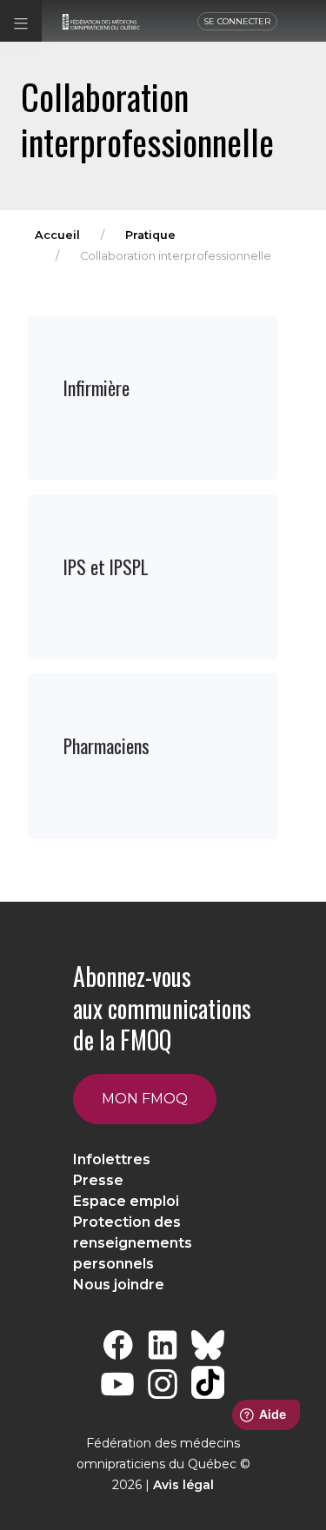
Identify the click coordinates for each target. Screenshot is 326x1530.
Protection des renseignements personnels (132, 1243)
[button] (21, 21)
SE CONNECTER (237, 21)
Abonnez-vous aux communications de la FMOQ (162, 1007)
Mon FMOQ (145, 1098)
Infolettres (111, 1159)
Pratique (150, 235)
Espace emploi (126, 1201)
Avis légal (183, 1485)
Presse (98, 1180)
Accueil (57, 235)
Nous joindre (118, 1284)
